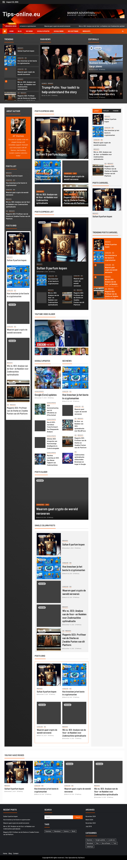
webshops (20, 48)
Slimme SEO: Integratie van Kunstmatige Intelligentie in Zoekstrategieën (53, 443)
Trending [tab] (115, 110)
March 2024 (89, 819)
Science (66, 831)
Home (11, 31)
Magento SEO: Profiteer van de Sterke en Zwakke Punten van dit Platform (27, 98)
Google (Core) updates (46, 394)
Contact (15, 853)
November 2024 (91, 816)
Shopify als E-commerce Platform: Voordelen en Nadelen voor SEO (111, 296)
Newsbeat (50, 83)
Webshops (86, 31)
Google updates (43, 31)
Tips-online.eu (21, 13)
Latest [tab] (96, 111)
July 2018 (89, 826)
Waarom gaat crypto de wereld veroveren (32, 26)
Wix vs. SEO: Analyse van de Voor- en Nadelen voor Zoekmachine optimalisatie (77, 26)
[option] (21, 50)
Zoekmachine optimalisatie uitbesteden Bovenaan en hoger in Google (80, 459)
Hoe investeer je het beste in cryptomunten (53, 281)
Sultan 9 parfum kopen (26, 51)
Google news (59, 31)
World (73, 831)
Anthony (55, 95)
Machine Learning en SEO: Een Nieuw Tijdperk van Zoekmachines (53, 460)
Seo (26, 58)
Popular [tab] (106, 110)
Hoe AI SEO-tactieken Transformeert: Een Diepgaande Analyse (53, 427)
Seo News (29, 31)
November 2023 (91, 823)
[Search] (123, 31)
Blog (20, 31)
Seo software (73, 31)
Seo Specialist (70, 858)
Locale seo (21, 58)
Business (44, 83)
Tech (114, 843)
